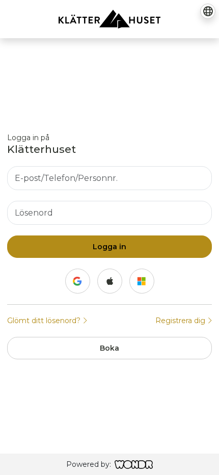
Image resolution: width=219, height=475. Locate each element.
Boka (109, 348)
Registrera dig (181, 320)
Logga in (109, 246)
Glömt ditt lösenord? (45, 320)
